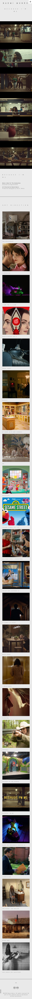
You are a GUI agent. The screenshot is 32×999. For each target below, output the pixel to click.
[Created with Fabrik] (0, 991)
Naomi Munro (11, 993)
